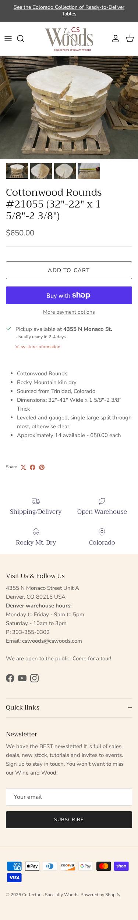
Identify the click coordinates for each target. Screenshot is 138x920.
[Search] (24, 38)
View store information (37, 347)
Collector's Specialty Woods (50, 895)
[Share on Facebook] (32, 467)
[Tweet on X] (23, 467)
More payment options (69, 312)
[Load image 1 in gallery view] (69, 107)
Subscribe (69, 819)
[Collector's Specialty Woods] (69, 38)
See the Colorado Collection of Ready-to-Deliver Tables (69, 10)
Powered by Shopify (100, 895)
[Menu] (8, 38)
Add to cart (69, 270)
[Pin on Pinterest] (42, 467)
